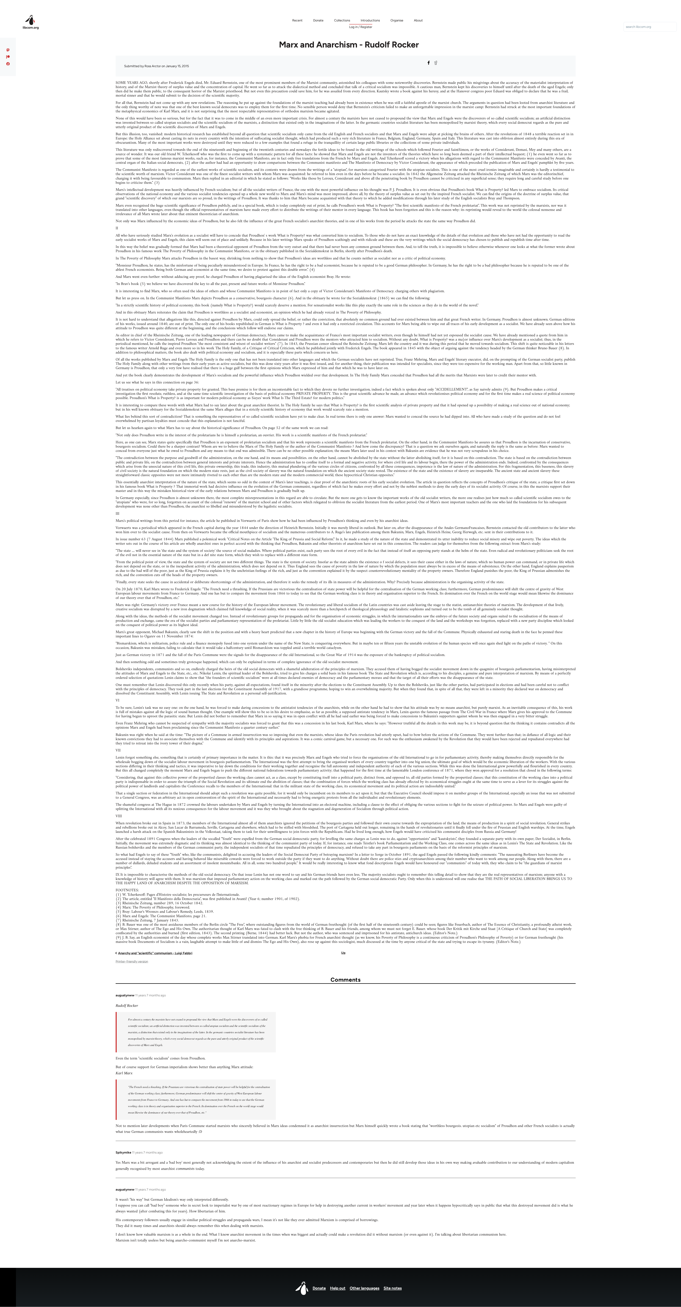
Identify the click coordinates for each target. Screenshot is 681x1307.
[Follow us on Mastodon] (8, 50)
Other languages (364, 1288)
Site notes (393, 1288)
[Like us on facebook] (8, 64)
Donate (319, 1288)
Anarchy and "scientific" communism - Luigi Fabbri (155, 953)
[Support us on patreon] (8, 57)
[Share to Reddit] (436, 63)
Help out (337, 1288)
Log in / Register (360, 27)
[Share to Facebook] (428, 63)
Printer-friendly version (132, 961)
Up (343, 953)
